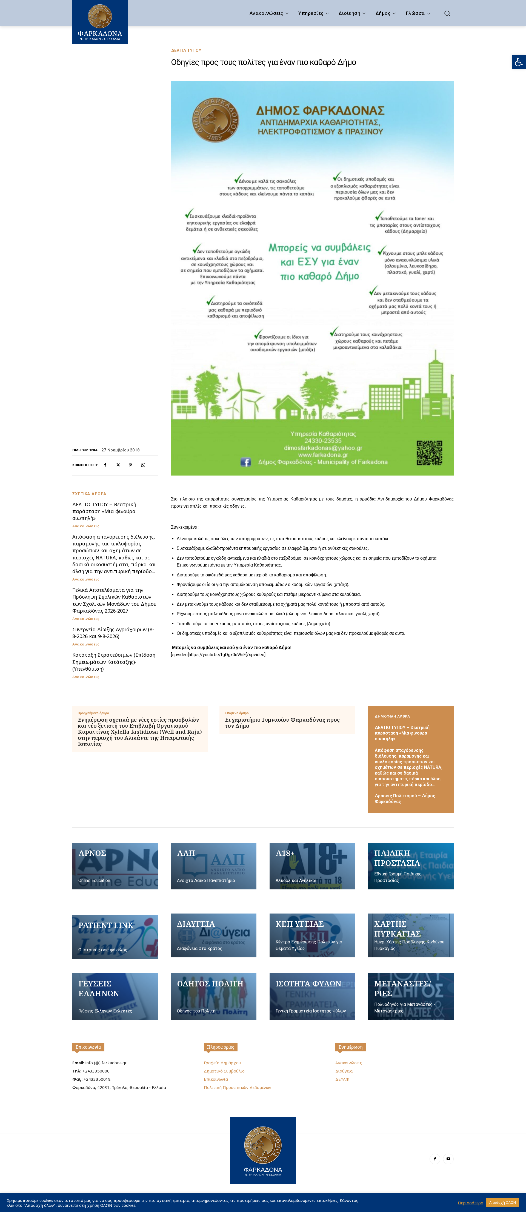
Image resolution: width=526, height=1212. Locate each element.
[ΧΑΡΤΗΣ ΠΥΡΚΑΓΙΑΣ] (411, 935)
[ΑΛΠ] (213, 866)
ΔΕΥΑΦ (342, 1079)
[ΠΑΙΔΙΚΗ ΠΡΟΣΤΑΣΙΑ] (411, 866)
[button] (519, 62)
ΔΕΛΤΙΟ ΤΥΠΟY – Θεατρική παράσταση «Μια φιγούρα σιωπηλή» (104, 511)
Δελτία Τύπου (186, 51)
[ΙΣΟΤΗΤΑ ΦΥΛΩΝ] (312, 996)
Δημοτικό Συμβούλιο (224, 1071)
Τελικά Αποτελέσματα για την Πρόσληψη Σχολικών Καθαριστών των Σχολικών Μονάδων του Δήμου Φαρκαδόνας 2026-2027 (114, 600)
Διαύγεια (344, 1071)
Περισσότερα (470, 1202)
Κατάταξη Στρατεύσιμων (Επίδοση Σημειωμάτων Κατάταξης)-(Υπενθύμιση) (113, 661)
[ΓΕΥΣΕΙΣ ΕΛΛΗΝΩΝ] (115, 996)
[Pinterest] (130, 465)
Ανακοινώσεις (85, 526)
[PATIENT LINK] (115, 937)
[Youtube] (448, 1159)
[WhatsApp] (143, 465)
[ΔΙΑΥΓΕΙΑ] (213, 935)
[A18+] (312, 866)
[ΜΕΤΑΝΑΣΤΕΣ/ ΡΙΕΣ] (411, 996)
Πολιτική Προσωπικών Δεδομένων (237, 1087)
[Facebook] (105, 465)
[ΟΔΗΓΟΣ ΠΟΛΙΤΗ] (213, 996)
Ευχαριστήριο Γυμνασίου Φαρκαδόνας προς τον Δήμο (282, 723)
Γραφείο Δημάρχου (222, 1062)
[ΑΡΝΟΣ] (115, 866)
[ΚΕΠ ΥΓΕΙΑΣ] (312, 935)
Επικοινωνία (88, 1047)
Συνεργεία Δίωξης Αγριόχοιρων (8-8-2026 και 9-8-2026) (113, 632)
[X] (117, 465)
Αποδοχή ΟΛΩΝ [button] (502, 1202)
